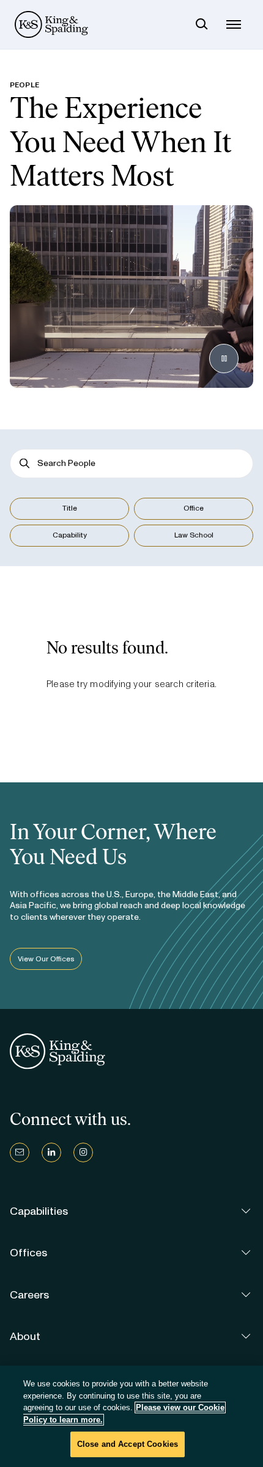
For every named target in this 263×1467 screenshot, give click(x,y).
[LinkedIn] (51, 1152)
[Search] (202, 24)
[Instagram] (83, 1152)
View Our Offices (46, 959)
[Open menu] (233, 24)
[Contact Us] (19, 1152)
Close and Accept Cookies (127, 1444)
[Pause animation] (224, 358)
